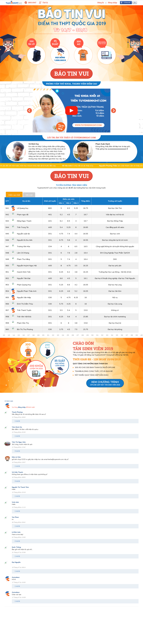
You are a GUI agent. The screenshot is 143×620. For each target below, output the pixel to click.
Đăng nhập (112, 2)
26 (73, 335)
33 (107, 335)
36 (122, 335)
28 (82, 335)
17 (28, 335)
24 (63, 335)
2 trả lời (17, 541)
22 (53, 335)
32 (102, 335)
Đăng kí (100, 2)
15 (19, 335)
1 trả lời (17, 421)
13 (9, 335)
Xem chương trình (105, 383)
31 (97, 335)
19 (38, 335)
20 (43, 335)
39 (137, 335)
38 (132, 335)
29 (87, 335)
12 (4, 335)
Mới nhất (29, 195)
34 (112, 335)
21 (48, 335)
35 (117, 335)
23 (58, 335)
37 (127, 335)
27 (78, 335)
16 (23, 335)
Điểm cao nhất (14, 195)
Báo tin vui (71, 73)
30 (92, 335)
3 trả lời (17, 451)
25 (68, 335)
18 (33, 335)
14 (14, 335)
